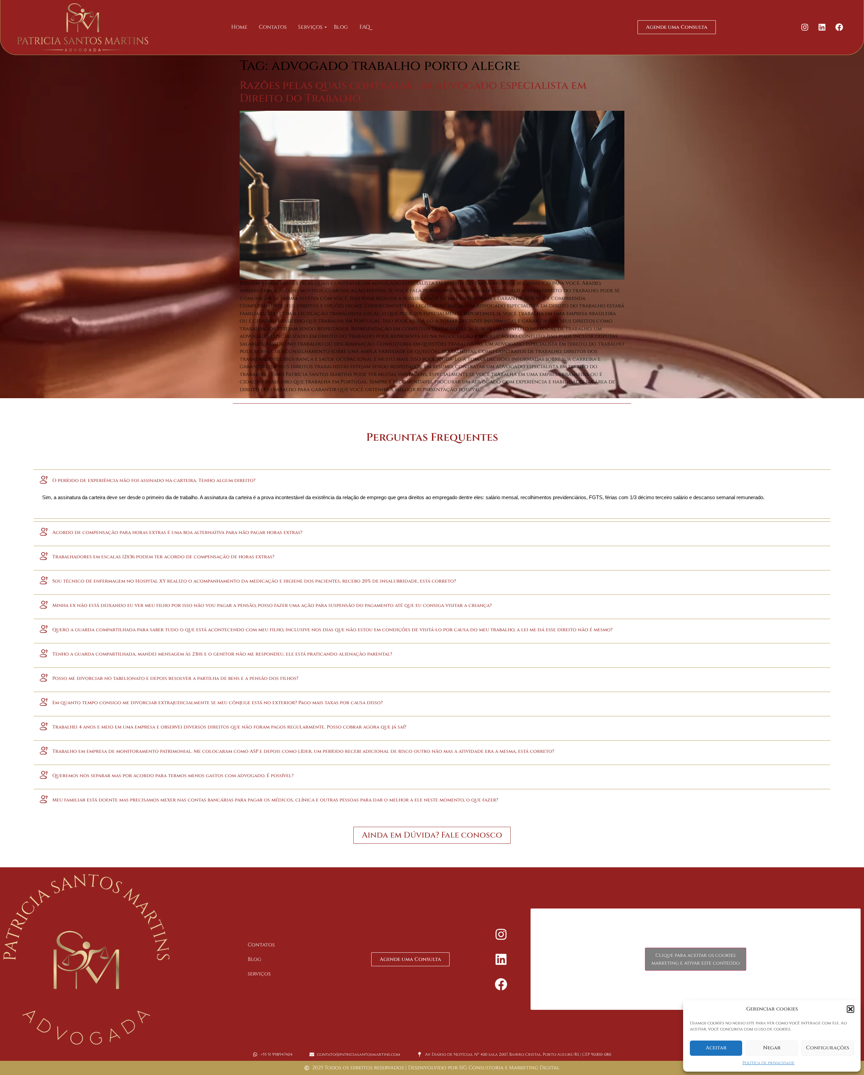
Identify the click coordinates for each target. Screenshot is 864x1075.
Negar (772, 1047)
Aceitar (716, 1047)
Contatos (273, 27)
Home (239, 27)
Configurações (827, 1047)
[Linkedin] (822, 27)
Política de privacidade (768, 1063)
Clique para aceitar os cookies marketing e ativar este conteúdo (695, 959)
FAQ (364, 27)
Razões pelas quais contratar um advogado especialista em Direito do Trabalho (413, 92)
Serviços (310, 27)
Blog (341, 27)
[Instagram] (804, 27)
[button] (850, 1009)
